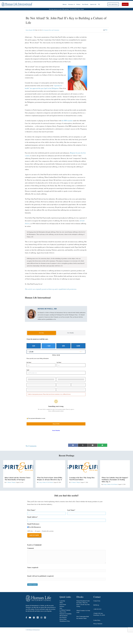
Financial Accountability (66, 613)
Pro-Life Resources (34, 527)
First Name (29, 362)
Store (61, 608)
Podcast (78, 4)
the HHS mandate (67, 121)
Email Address (32, 517)
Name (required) (32, 567)
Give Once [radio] (41, 333)
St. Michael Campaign (65, 610)
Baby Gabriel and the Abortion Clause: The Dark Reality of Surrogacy (18, 478)
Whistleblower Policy (65, 621)
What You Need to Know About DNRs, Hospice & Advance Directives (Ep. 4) (49, 478)
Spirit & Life (93, 4)
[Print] (104, 30)
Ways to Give (63, 612)
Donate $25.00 (56, 424)
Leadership (62, 601)
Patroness (62, 606)
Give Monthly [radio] (70, 333)
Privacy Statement (97, 623)
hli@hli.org (96, 605)
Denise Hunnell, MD (30, 30)
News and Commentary (54, 30)
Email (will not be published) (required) (40, 576)
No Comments (45, 30)
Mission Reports (64, 615)
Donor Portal (63, 604)
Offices (61, 602)
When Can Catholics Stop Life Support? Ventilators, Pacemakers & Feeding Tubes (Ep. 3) (115, 479)
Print (106, 30)
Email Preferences (33, 524)
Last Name (59, 362)
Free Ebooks (85, 4)
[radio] (34, 345)
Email (28, 370)
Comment (30, 548)
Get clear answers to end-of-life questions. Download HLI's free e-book (66, 9)
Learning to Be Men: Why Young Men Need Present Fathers (81, 478)
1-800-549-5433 (97, 609)
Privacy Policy (63, 619)
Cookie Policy (96, 620)
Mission (64, 4)
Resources (70, 4)
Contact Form (96, 601)
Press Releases (63, 617)
